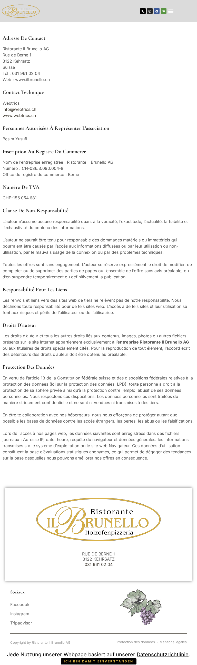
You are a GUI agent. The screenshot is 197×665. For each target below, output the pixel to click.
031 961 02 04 (99, 564)
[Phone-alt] (143, 11)
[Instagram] (150, 11)
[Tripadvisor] (163, 11)
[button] (170, 11)
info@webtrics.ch (19, 109)
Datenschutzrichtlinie (163, 654)
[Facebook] (157, 11)
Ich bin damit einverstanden (98, 661)
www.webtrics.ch (19, 115)
